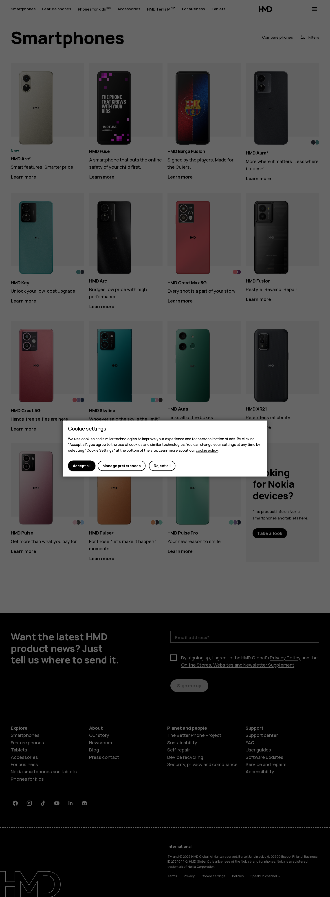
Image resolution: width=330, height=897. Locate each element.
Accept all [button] (81, 465)
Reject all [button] (162, 465)
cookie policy (207, 450)
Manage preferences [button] (122, 465)
